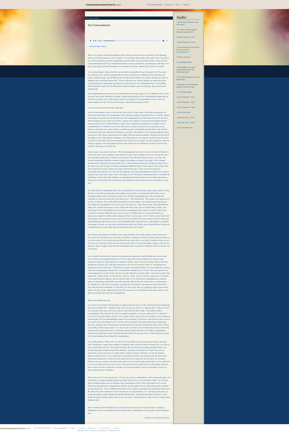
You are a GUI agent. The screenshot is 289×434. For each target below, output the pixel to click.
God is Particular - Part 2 (186, 102)
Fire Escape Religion (185, 92)
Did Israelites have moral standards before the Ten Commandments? (185, 69)
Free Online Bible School (42, 428)
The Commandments (154, 4)
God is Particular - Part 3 (186, 107)
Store (177, 4)
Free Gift (81, 428)
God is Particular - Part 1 (186, 97)
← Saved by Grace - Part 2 (97, 46)
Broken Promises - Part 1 (187, 37)
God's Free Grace (184, 112)
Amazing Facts (102, 430)
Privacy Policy (105, 428)
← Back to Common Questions (157, 417)
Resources (168, 4)
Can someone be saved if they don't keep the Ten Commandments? (187, 49)
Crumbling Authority (185, 62)
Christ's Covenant (184, 57)
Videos (73, 428)
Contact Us (186, 4)
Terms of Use (92, 428)
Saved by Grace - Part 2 (186, 122)
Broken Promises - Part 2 (187, 42)
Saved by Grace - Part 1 (186, 117)
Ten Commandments (185, 127)
